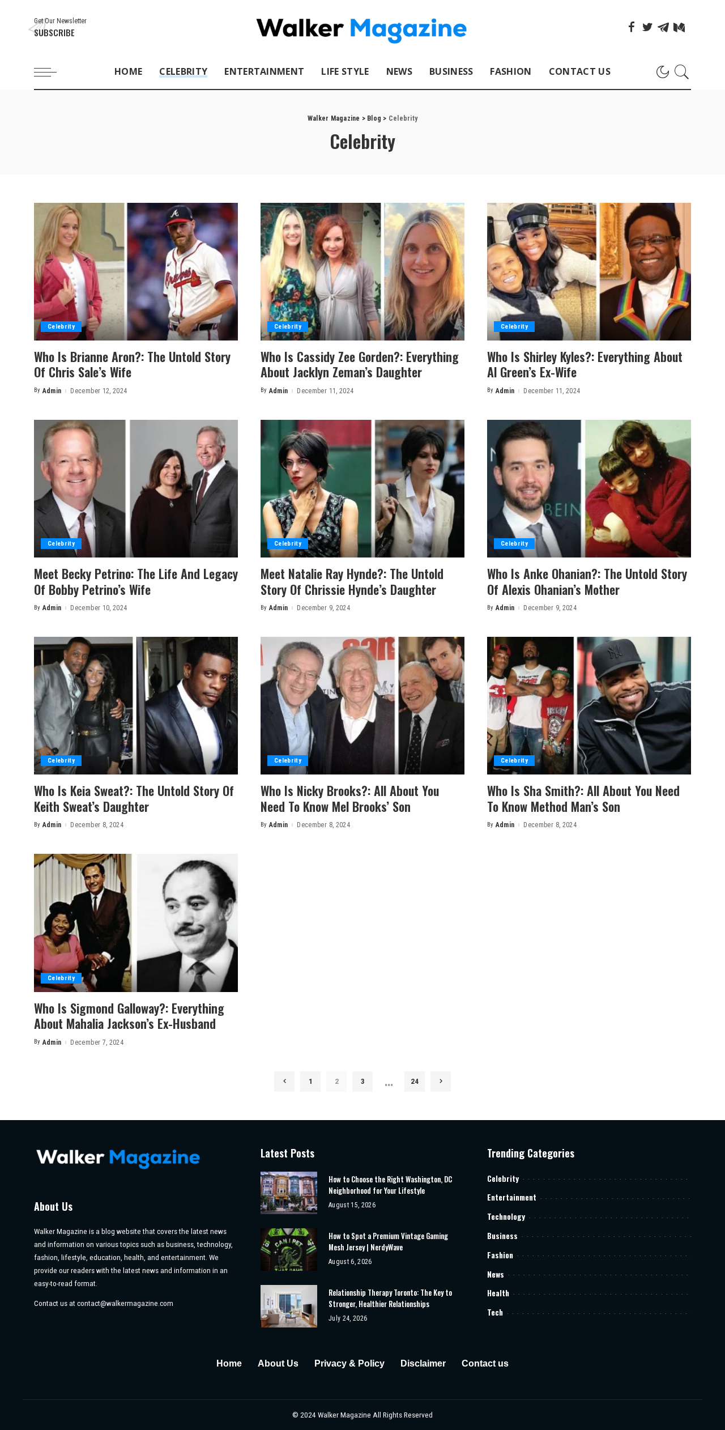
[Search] (682, 72)
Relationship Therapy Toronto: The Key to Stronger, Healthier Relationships (390, 1298)
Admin (52, 391)
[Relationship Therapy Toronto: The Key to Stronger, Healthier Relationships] (289, 1306)
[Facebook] (631, 27)
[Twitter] (647, 27)
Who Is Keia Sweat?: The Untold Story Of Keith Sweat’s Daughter (134, 798)
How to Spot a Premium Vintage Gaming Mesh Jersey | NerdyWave (388, 1241)
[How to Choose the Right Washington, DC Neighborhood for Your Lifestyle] (289, 1193)
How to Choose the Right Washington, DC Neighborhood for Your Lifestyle (390, 1184)
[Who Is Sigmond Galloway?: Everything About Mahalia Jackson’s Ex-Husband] (136, 922)
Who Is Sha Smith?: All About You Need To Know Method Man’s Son (583, 798)
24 (415, 1081)
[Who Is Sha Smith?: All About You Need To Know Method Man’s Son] (589, 705)
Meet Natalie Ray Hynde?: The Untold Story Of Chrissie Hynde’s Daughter (352, 581)
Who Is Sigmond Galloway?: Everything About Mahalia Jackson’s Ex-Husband (129, 1016)
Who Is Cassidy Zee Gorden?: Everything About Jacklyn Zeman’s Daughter (360, 364)
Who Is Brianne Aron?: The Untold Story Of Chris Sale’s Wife (132, 364)
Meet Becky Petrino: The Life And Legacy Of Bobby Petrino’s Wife (136, 581)
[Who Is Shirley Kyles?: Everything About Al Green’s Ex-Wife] (589, 272)
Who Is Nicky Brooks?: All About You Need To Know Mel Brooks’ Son (350, 798)
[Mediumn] (679, 27)
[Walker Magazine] (362, 27)
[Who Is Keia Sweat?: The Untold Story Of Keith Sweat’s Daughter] (136, 705)
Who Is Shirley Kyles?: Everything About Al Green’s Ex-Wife (585, 364)
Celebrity (61, 326)
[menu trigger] (51, 72)
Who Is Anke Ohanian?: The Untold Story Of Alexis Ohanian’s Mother (587, 581)
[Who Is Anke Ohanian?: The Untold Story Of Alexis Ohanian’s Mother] (589, 488)
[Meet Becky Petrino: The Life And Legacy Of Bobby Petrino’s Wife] (136, 488)
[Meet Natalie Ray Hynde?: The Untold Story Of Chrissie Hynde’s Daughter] (362, 488)
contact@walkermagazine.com (125, 1303)
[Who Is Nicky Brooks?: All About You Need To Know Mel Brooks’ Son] (362, 705)
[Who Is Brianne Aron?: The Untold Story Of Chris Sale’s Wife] (136, 272)
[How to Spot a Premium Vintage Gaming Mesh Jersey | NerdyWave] (289, 1249)
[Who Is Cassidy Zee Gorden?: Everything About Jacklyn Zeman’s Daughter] (362, 272)
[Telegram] (663, 27)
